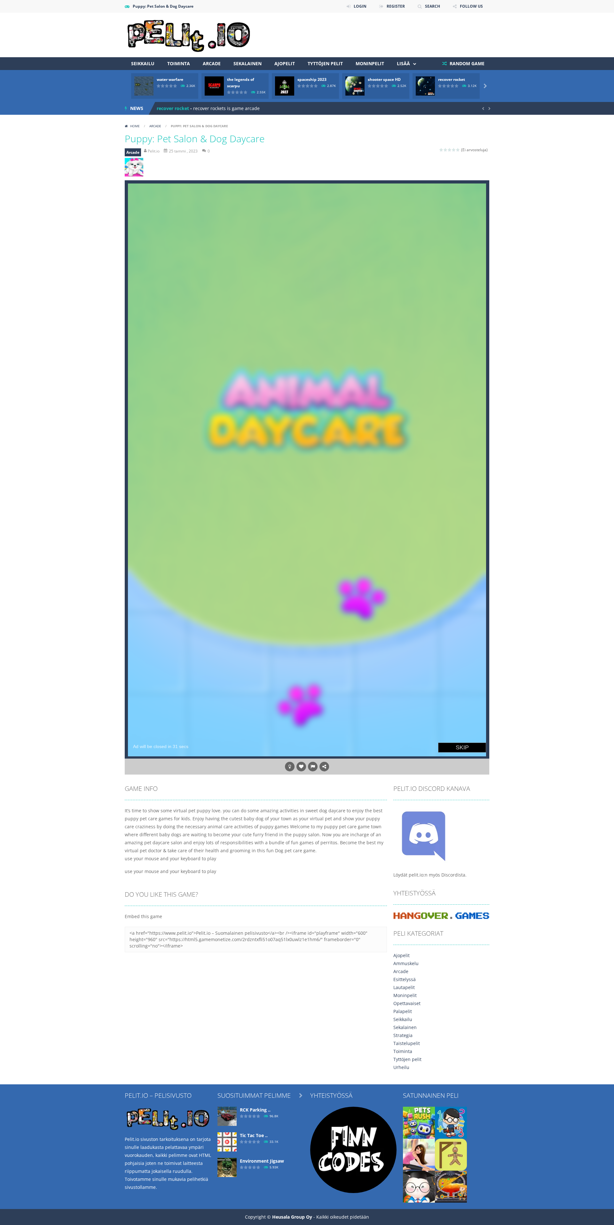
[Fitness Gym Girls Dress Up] (419, 1154)
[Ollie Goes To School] (419, 1186)
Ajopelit (284, 63)
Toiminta (178, 63)
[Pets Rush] (419, 1122)
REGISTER (396, 6)
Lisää (403, 63)
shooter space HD (384, 79)
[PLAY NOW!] (144, 85)
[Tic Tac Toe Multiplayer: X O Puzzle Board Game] (227, 1141)
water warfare (170, 79)
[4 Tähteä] (454, 150)
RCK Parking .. (255, 1110)
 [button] (313, 766)
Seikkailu (142, 63)
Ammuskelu (406, 963)
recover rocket (451, 79)
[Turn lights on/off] (290, 766)
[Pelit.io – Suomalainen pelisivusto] (189, 34)
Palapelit (402, 1011)
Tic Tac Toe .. (254, 1135)
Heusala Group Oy (292, 1217)
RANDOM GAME (466, 63)
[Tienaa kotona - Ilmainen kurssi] (353, 1149)
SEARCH (432, 6)
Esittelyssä (404, 979)
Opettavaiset (407, 1003)
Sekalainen (247, 63)
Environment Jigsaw (262, 1161)
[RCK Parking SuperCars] (227, 1116)
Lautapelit (404, 987)
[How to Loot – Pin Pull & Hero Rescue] (451, 1186)
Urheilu (401, 1067)
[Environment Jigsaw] (227, 1167)
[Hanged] (451, 1154)
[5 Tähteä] (458, 150)
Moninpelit (370, 63)
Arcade (212, 63)
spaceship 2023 (312, 79)
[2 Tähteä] (446, 150)
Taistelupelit (406, 1043)
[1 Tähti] (441, 150)
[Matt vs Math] (451, 1122)
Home (135, 126)
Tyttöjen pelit (325, 63)
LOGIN (360, 6)
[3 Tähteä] (450, 150)
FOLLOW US (471, 6)
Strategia (403, 1035)
